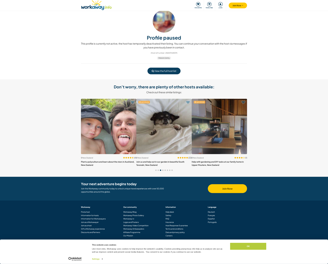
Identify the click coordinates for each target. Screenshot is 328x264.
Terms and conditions (174, 229)
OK (248, 246)
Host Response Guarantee (177, 225)
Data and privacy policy (175, 232)
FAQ (167, 219)
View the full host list (165, 70)
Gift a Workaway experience (93, 229)
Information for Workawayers (93, 219)
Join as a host (86, 225)
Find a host (85, 212)
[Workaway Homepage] (96, 5)
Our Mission (128, 235)
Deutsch (211, 212)
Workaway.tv (128, 219)
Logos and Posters (131, 222)
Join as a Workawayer (90, 222)
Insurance (170, 222)
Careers (169, 235)
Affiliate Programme (131, 232)
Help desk (170, 212)
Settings (96, 259)
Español (211, 219)
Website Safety (164, 58)
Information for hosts (90, 215)
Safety (168, 215)
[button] (156, 170)
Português (212, 222)
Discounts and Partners (90, 232)
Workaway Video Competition (135, 225)
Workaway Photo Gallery (133, 215)
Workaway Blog (129, 212)
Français (211, 215)
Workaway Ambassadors (133, 229)
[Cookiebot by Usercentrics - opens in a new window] (75, 259)
